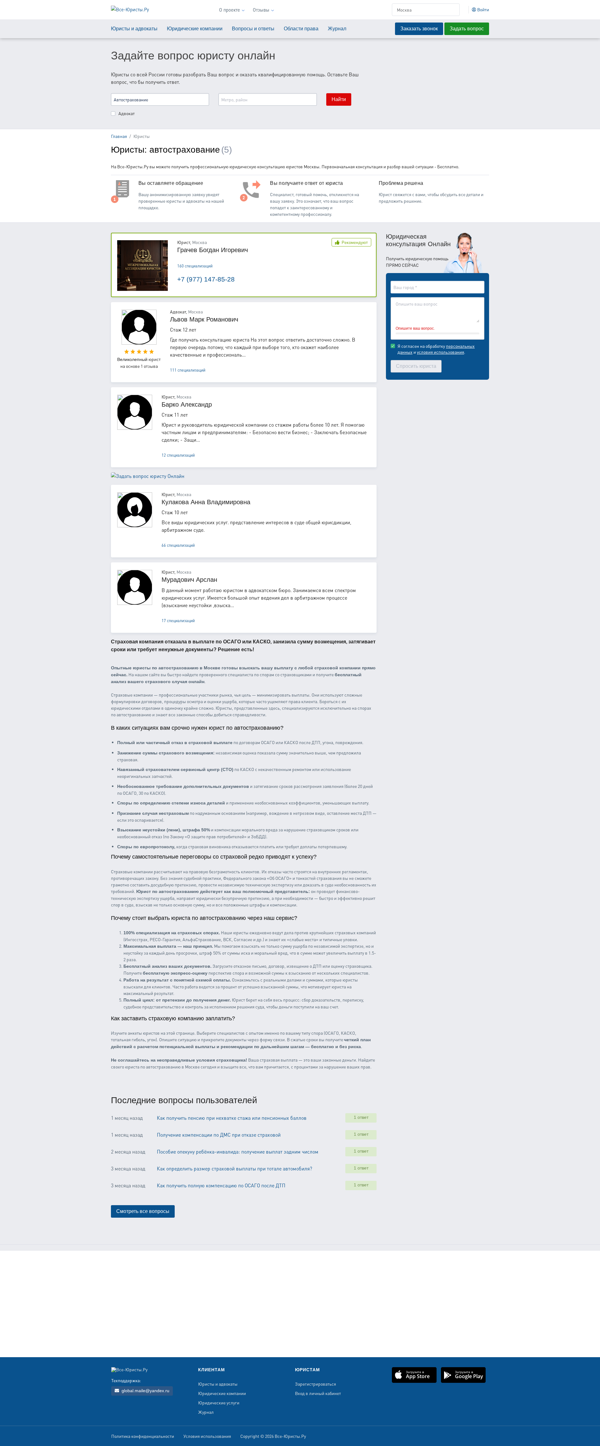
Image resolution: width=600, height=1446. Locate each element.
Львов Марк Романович (204, 319)
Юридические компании (194, 28)
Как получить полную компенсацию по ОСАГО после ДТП (221, 1185)
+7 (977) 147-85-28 (206, 279)
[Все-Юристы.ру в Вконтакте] (482, 1437)
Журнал (337, 28)
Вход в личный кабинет (318, 1393)
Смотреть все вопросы (142, 1211)
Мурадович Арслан (189, 579)
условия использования (440, 352)
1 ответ (361, 1117)
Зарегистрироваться (315, 1384)
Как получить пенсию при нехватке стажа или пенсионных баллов (232, 1117)
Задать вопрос (467, 28)
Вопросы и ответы (253, 28)
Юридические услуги (218, 1402)
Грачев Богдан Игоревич (212, 249)
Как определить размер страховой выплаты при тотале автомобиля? (234, 1168)
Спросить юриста (416, 366)
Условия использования (207, 1436)
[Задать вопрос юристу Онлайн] (147, 481)
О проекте (229, 10)
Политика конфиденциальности (142, 1436)
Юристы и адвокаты (134, 28)
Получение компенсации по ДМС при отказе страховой (219, 1134)
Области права (301, 28)
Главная (119, 136)
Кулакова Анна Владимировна (206, 502)
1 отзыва (149, 366)
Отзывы (261, 10)
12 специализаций (178, 455)
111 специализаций (187, 370)
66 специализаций (178, 545)
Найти (339, 99)
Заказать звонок (419, 28)
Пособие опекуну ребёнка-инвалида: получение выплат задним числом (237, 1151)
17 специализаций (178, 620)
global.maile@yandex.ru (144, 1390)
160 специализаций (194, 265)
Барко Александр (187, 404)
